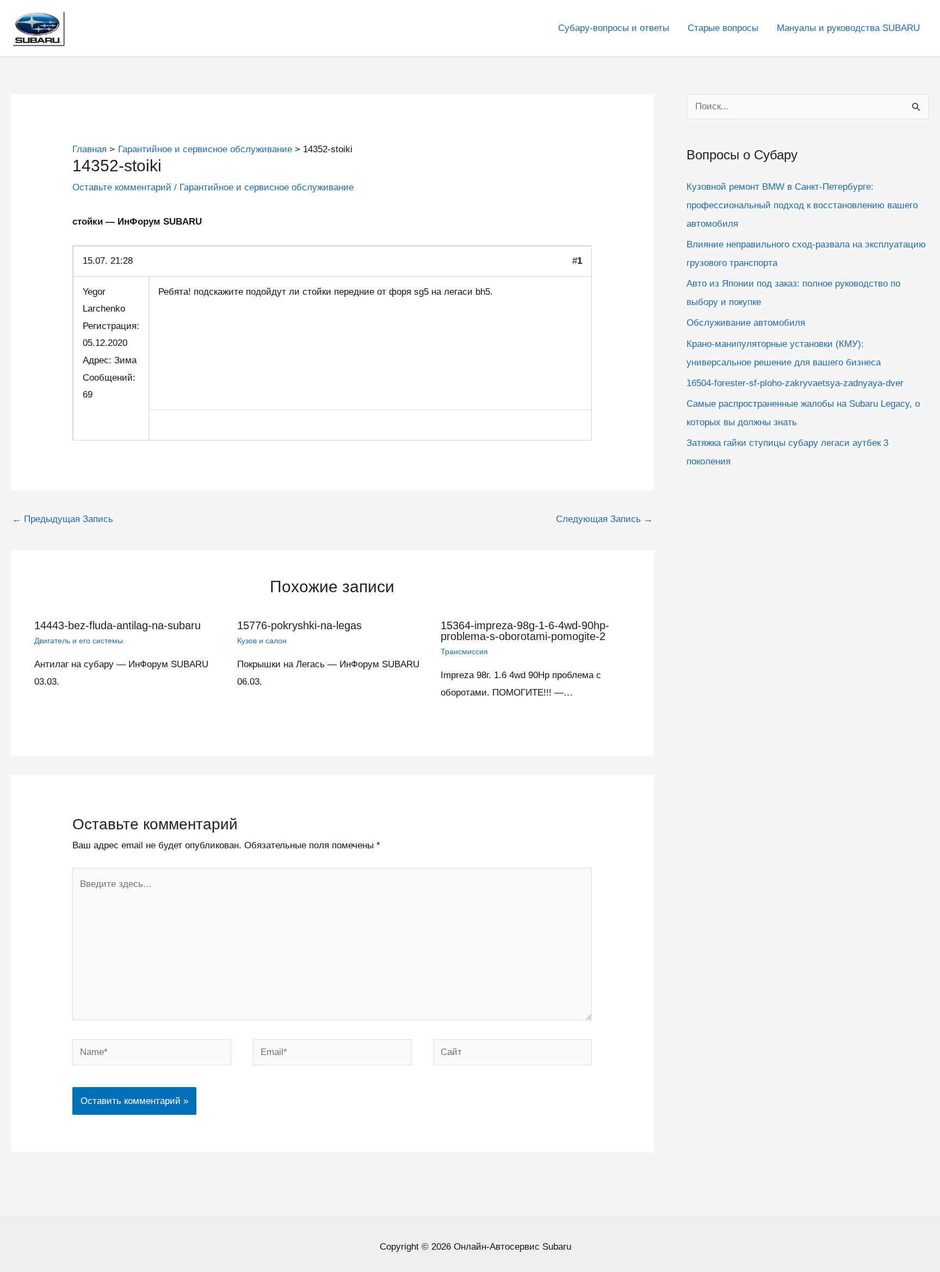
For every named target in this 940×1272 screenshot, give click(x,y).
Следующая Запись (604, 519)
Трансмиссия (464, 651)
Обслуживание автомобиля (746, 323)
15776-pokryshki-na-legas (299, 625)
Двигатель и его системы (78, 640)
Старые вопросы (723, 28)
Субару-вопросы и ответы (613, 28)
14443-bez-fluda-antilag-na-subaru (117, 625)
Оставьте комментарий (121, 187)
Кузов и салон (262, 640)
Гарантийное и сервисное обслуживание (267, 187)
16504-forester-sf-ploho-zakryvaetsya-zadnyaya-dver (795, 382)
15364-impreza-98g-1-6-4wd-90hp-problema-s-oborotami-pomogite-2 (525, 630)
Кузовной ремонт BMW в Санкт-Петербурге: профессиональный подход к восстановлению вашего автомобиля (802, 204)
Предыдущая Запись (62, 519)
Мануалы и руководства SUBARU (848, 28)
